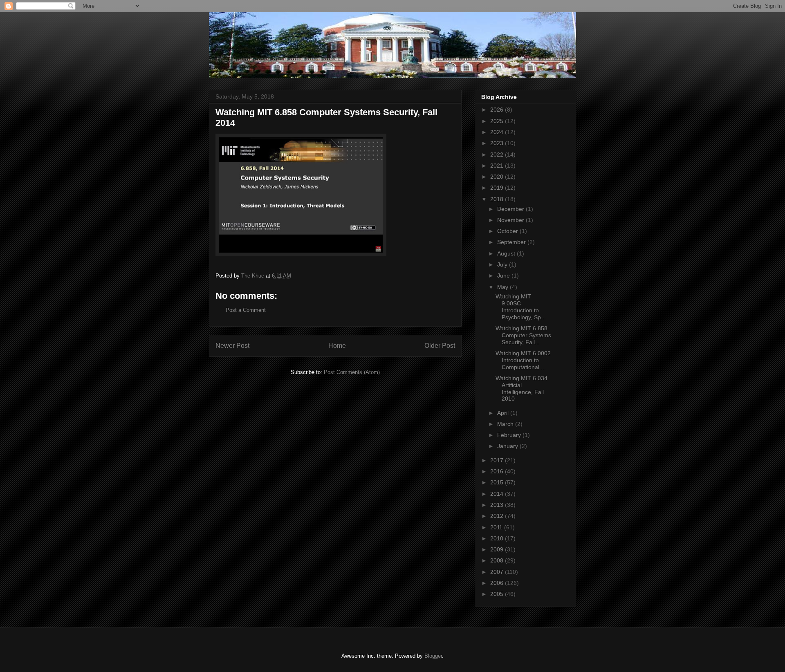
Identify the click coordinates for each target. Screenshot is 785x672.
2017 (497, 460)
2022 (497, 154)
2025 (497, 121)
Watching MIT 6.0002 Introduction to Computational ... (523, 360)
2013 (497, 505)
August (507, 253)
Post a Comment (246, 310)
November (511, 220)
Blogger (433, 656)
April (503, 413)
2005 (497, 594)
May (503, 287)
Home (337, 345)
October (508, 231)
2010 (497, 538)
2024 (497, 132)
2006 (497, 583)
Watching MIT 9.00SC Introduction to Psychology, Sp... (521, 306)
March (506, 424)
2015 (497, 482)
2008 (497, 560)
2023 (497, 143)
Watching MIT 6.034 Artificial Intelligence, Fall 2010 (521, 388)
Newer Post (232, 345)
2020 (497, 176)
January (508, 446)
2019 (497, 187)
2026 (497, 109)
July (503, 264)
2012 (497, 516)
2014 (497, 494)
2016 (497, 471)
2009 (497, 549)
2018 (497, 199)
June (504, 275)
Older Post (439, 345)
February (510, 435)
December (511, 209)
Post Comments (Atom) (352, 372)
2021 (497, 165)
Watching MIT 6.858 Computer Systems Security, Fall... (523, 335)
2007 (497, 572)
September (512, 242)
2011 (497, 527)
